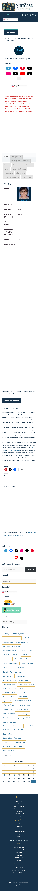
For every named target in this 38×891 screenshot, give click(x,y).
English (7, 19)
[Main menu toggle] (4, 15)
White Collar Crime (8, 750)
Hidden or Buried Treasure (26, 685)
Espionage (18, 672)
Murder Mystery (9, 705)
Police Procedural (9, 714)
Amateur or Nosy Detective (11, 638)
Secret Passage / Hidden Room (12, 726)
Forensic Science (9, 680)
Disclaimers (19, 834)
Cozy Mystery (7, 659)
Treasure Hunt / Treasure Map (14, 742)
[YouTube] (33, 15)
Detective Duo (22, 668)
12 (14, 775)
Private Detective (8, 718)
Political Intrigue (23, 714)
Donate (19, 860)
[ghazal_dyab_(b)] (24, 194)
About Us (19, 824)
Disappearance (18, 165)
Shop (19, 836)
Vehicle (6, 169)
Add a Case (19, 855)
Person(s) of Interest (19, 169)
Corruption (25, 655)
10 (4, 775)
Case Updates (19, 852)
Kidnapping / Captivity (9, 696)
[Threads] (21, 840)
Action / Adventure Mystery (13, 634)
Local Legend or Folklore (22, 701)
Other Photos (20, 173)
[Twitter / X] (28, 15)
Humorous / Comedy (9, 693)
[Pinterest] (30, 15)
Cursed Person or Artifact (10, 663)
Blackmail (6, 655)
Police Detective (22, 709)
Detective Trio (7, 672)
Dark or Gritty (8, 668)
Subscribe (30, 569)
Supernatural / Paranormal (12, 738)
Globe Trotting (24, 680)
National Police (25, 705)
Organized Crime (8, 709)
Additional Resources (11, 177)
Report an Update (11, 401)
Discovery (29, 165)
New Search (11, 32)
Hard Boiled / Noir (9, 685)
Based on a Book (26, 650)
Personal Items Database (19, 850)
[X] (13, 840)
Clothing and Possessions (20, 161)
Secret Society (30, 726)
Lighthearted (7, 701)
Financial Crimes (21, 676)
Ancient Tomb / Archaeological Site (15, 642)
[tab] (6, 157)
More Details (8, 173)
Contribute (19, 826)
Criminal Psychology (22, 659)
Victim (6, 157)
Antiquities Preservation (11, 646)
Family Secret (8, 676)
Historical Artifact (19, 689)
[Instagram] (25, 15)
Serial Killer (6, 730)
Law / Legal (23, 697)
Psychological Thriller (23, 718)
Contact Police (27, 177)
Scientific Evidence (9, 722)
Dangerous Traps (28, 663)
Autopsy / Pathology (10, 650)
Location (7, 165)
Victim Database (19, 847)
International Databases (19, 870)
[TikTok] (35, 15)
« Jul (3, 789)
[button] (8, 15)
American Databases (19, 873)
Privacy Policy (19, 829)
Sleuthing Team (7, 734)
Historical (6, 689)
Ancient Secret (27, 638)
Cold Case (15, 655)
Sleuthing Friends (20, 730)
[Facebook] (22, 15)
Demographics (16, 157)
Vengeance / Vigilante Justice (13, 746)
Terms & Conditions (14, 450)
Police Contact (19, 867)
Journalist (22, 693)
